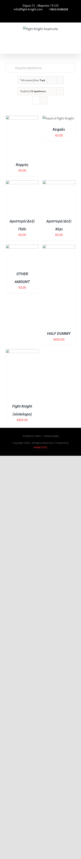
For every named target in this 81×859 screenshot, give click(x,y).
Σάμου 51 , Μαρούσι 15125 (41, 5)
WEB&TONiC (40, 447)
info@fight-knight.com (28, 9)
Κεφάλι (59, 129)
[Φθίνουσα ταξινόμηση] (60, 80)
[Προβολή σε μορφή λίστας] (43, 100)
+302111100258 (58, 9)
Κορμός (22, 164)
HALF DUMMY (59, 333)
